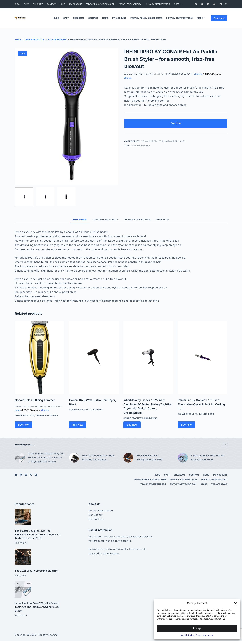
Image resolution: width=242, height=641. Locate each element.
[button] (235, 603)
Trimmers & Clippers (46, 415)
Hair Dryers (96, 409)
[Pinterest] (214, 4)
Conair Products (152, 141)
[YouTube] (221, 4)
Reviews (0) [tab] (162, 219)
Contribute (219, 18)
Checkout (38, 4)
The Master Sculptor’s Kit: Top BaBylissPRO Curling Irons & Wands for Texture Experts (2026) (37, 534)
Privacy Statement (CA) (130, 4)
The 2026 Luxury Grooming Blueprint (36, 570)
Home (62, 4)
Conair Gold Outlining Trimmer (35, 400)
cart (26, 4)
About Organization (100, 510)
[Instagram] (208, 4)
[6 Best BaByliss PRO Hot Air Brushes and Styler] (183, 458)
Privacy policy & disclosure (100, 4)
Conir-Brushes (140, 145)
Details (198, 74)
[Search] (226, 4)
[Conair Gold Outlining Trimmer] (39, 357)
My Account (75, 4)
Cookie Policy (187, 635)
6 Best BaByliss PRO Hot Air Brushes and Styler (208, 457)
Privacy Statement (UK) (153, 484)
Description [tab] (80, 219)
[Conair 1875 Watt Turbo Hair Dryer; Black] (94, 357)
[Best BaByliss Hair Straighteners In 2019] (128, 458)
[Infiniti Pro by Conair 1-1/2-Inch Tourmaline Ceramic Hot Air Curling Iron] (202, 357)
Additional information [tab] (137, 219)
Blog (17, 4)
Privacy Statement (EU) (158, 4)
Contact (51, 4)
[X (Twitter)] (202, 4)
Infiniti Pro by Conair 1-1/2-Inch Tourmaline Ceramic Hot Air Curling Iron (201, 404)
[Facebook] (196, 4)
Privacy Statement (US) (183, 484)
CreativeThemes (48, 634)
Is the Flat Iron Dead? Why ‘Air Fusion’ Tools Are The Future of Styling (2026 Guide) (46, 457)
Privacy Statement (204, 635)
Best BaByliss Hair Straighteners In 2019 (149, 457)
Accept (197, 628)
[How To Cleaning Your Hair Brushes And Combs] (74, 458)
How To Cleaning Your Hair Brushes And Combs (98, 457)
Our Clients (95, 514)
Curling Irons (206, 414)
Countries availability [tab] (105, 219)
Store (204, 484)
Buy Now (176, 123)
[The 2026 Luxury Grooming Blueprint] (23, 557)
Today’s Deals (219, 484)
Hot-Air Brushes (175, 141)
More (176, 4)
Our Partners (96, 519)
